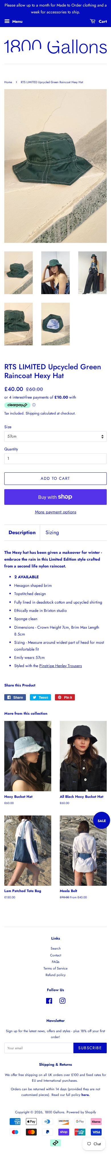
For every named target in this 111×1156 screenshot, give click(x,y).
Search (56, 948)
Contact (55, 955)
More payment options (55, 512)
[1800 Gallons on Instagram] (62, 1002)
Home (8, 82)
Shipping (32, 413)
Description (22, 532)
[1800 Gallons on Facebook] (49, 1002)
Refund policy (55, 974)
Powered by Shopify (81, 1112)
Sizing (52, 532)
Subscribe (90, 1048)
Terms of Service (55, 968)
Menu (16, 21)
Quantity (11, 449)
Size (7, 427)
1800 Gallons (54, 1112)
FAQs (55, 961)
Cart (102, 21)
